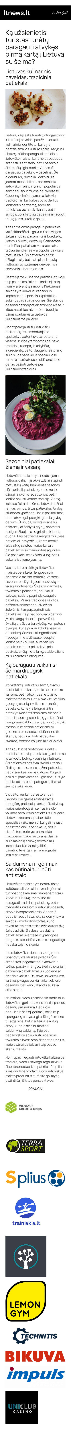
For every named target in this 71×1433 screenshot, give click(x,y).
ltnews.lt (17, 12)
